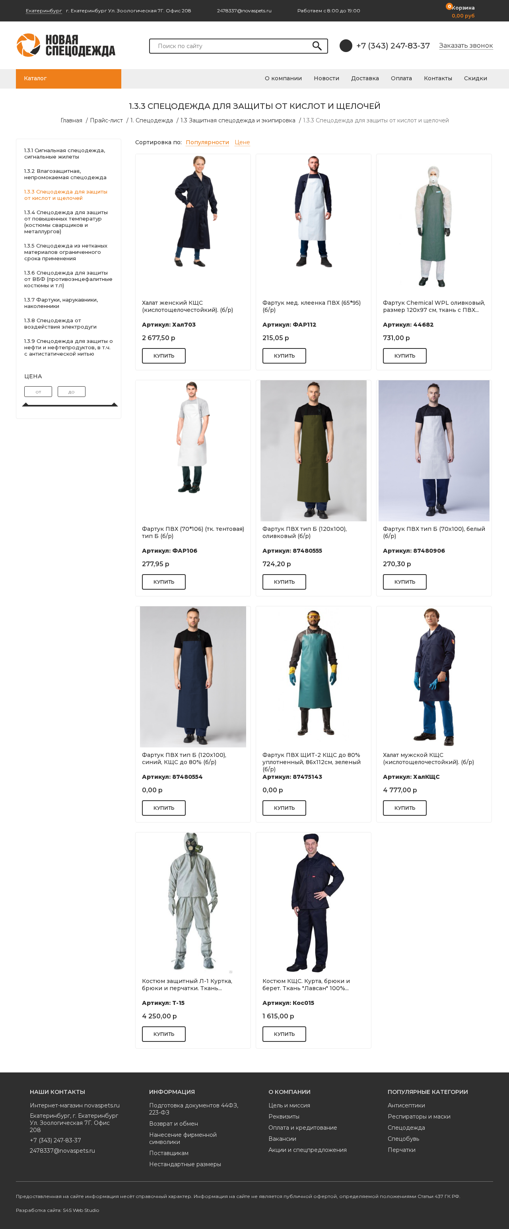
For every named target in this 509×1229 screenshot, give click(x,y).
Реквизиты (283, 1116)
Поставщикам (168, 1153)
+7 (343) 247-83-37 (393, 45)
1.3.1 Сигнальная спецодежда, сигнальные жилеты (64, 153)
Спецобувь (403, 1138)
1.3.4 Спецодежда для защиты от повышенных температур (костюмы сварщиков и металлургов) (66, 221)
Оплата (401, 78)
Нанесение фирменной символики (183, 1138)
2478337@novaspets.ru (62, 1150)
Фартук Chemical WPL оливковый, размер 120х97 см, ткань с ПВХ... (434, 306)
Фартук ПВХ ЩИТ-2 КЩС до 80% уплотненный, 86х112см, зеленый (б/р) (311, 761)
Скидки (475, 78)
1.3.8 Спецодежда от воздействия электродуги (60, 323)
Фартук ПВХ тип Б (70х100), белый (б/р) (434, 532)
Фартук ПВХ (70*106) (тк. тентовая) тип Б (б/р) (193, 532)
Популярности (207, 142)
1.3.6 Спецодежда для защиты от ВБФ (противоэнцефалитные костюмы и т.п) (68, 278)
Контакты (438, 78)
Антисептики (406, 1105)
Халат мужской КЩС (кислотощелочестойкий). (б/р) (428, 758)
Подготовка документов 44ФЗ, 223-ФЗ (193, 1109)
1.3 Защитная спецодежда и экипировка (238, 120)
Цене (242, 142)
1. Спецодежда (151, 120)
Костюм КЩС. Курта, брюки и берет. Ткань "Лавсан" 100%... (306, 984)
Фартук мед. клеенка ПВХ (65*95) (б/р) (311, 306)
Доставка (365, 78)
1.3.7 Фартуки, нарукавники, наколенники (61, 302)
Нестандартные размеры (185, 1164)
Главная (71, 120)
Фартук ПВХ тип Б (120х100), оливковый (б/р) (304, 532)
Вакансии (282, 1138)
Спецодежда (406, 1127)
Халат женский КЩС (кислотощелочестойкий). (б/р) (187, 306)
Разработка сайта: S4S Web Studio (57, 1210)
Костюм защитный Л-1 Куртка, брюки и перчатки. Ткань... (187, 984)
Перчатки (402, 1150)
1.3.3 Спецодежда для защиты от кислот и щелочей (376, 120)
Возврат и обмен (173, 1123)
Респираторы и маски (419, 1116)
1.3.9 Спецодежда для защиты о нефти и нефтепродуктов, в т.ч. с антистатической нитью (68, 347)
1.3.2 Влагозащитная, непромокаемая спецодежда (65, 174)
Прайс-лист (106, 120)
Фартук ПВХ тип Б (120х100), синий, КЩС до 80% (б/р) (184, 758)
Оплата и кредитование (302, 1127)
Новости (326, 78)
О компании (283, 78)
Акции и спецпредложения (307, 1150)
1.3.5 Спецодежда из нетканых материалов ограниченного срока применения (65, 251)
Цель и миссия (289, 1105)
